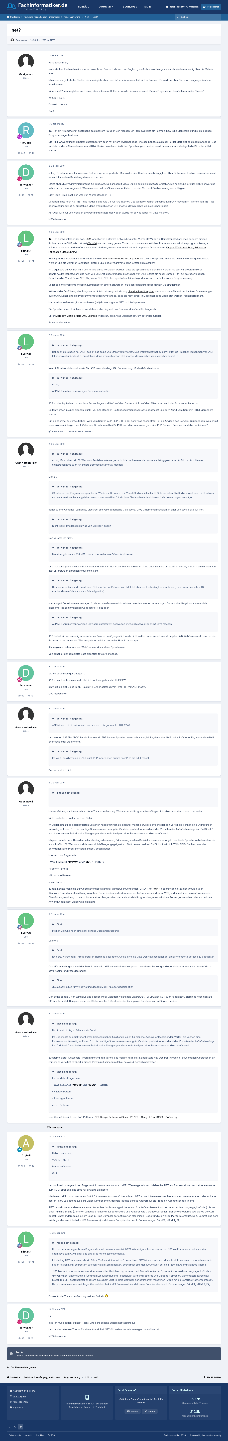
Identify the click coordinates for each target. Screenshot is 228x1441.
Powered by (205, 1435)
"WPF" (156, 888)
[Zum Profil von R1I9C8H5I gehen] (26, 130)
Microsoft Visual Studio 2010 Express (76, 315)
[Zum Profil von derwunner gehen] (26, 172)
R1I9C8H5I (26, 142)
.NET (52, 40)
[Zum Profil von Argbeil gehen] (26, 1143)
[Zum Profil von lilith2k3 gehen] (26, 238)
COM (88, 239)
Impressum (18, 1407)
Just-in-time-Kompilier (141, 291)
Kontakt (28, 1435)
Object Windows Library (180, 247)
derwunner (26, 184)
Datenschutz (15, 1435)
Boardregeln (19, 1396)
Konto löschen (20, 1401)
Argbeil (26, 1155)
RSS (52, 1435)
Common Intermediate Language (120, 258)
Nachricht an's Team (24, 1390)
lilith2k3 (26, 250)
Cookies (40, 1435)
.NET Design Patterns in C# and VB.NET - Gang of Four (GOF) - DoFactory (135, 1117)
